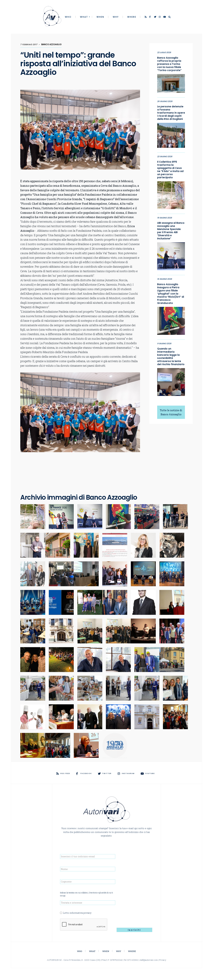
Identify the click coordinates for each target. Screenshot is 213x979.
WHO (68, 16)
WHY (116, 16)
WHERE (131, 16)
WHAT (84, 16)
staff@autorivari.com (149, 960)
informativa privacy (80, 912)
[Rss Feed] (146, 17)
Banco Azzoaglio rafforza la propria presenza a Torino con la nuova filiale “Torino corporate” (169, 64)
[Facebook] (150, 17)
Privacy (162, 960)
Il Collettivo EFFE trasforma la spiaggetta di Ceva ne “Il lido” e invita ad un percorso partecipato (170, 169)
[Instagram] (160, 17)
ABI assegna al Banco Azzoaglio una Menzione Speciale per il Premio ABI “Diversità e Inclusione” (170, 230)
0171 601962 (132, 960)
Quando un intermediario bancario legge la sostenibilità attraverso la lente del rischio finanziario (170, 356)
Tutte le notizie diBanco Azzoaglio (171, 412)
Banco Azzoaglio (51, 44)
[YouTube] (165, 17)
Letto (77, 912)
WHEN (100, 16)
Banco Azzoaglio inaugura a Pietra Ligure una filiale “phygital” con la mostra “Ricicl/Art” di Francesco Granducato (170, 294)
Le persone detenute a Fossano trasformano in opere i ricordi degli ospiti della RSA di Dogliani (171, 113)
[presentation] (83, 925)
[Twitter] (155, 17)
